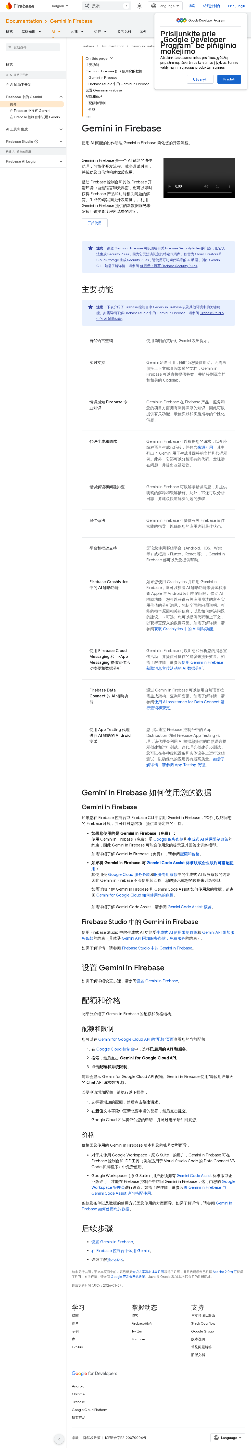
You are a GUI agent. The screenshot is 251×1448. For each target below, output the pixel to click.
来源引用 (205, 447)
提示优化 (115, 1259)
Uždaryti (200, 79)
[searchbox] (33, 47)
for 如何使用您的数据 (135, 895)
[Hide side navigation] (59, 1439)
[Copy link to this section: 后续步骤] (118, 1229)
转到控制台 (211, 6)
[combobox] (106, 5)
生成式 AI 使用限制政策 (208, 839)
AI (53, 31)
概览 (9, 31)
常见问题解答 (201, 1347)
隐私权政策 (91, 1438)
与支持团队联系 (203, 1315)
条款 (75, 1438)
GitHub (77, 1347)
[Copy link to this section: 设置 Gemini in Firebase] (169, 968)
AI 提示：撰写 (168, 266)
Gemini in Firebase (71, 21)
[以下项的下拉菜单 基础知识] (41, 32)
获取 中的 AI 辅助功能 (183, 629)
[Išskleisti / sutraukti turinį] (111, 58)
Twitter (137, 1331)
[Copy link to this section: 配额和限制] (118, 1029)
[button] (29, 97)
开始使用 (94, 223)
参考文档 (124, 31)
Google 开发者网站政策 (128, 1277)
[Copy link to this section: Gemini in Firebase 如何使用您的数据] (216, 793)
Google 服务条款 (168, 839)
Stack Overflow (203, 1323)
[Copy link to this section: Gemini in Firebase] (142, 807)
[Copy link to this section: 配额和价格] (126, 1001)
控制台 (115, 1049)
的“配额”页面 (136, 1039)
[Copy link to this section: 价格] (99, 1135)
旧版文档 (198, 1355)
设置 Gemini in (157, 981)
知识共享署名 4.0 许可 (148, 1272)
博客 (191, 6)
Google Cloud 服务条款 (129, 874)
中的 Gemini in (157, 948)
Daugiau (57, 6)
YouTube (138, 1339)
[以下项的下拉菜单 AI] (61, 32)
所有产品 (79, 1417)
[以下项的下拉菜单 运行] (107, 32)
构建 (74, 31)
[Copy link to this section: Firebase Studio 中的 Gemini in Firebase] (203, 922)
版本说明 (198, 1339)
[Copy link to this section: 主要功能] (118, 290)
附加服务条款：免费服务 (153, 938)
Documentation (24, 21)
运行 (97, 31)
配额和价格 (190, 854)
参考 (75, 1323)
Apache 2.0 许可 (225, 1272)
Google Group (202, 1331)
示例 (143, 31)
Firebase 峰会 (142, 1323)
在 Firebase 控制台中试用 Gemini (120, 1250)
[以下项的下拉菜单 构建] (84, 32)
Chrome (78, 1394)
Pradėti (229, 79)
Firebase (88, 46)
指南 (75, 1315)
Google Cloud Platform (89, 1410)
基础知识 (28, 31)
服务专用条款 (165, 874)
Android (78, 1386)
